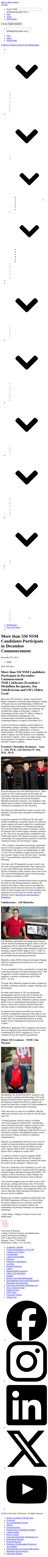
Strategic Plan (17, 100)
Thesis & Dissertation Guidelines (31, 259)
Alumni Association (20, 400)
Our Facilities (17, 102)
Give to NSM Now (20, 618)
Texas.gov (10, 1520)
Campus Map (12, 1254)
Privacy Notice (12, 1534)
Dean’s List (16, 269)
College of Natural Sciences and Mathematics (20, 45)
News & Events (13, 627)
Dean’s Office (17, 383)
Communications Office (22, 515)
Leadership (16, 97)
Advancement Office (20, 620)
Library (9, 1269)
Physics (15, 338)
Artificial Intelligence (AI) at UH (20, 1249)
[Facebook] (26, 1340)
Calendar (15, 513)
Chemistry (16, 328)
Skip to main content (9, 2)
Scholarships (17, 264)
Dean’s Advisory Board (22, 386)
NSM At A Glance (19, 92)
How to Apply (23, 254)
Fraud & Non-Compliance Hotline (20, 1530)
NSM (8, 662)
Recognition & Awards (21, 109)
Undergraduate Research (27, 204)
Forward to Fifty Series (21, 501)
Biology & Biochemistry (22, 326)
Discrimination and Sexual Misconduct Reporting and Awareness (22, 1281)
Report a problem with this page (19, 1518)
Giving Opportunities (21, 613)
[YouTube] (26, 1509)
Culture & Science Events (22, 498)
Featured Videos (18, 505)
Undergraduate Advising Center (30, 197)
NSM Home (11, 19)
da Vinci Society (19, 616)
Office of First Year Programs (24, 266)
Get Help (10, 1264)
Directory (10, 1259)
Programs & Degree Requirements (31, 249)
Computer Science (19, 331)
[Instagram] (26, 1381)
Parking (9, 1276)
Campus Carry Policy (15, 1252)
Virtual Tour (11, 1297)
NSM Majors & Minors (27, 202)
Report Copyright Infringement (19, 1278)
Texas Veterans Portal (15, 1288)
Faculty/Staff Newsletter (22, 510)
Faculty (15, 391)
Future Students (18, 157)
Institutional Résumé (15, 1539)
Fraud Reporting (13, 1527)
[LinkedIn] (26, 1427)
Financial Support (24, 257)
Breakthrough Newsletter (22, 508)
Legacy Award (18, 395)
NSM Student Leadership (28, 207)
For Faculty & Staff (20, 561)
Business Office (18, 388)
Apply (9, 16)
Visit (8, 14)
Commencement (18, 273)
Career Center (12, 280)
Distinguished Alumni (21, 393)
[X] (26, 1468)
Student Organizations (21, 271)
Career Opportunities (15, 1257)
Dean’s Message (18, 95)
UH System (11, 1292)
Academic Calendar (14, 1247)
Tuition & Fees (12, 1290)
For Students (17, 563)
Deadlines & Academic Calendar (25, 276)
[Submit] (28, 12)
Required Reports (13, 1542)
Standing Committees (21, 104)
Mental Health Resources (17, 1271)
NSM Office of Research (22, 453)
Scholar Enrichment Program (29, 200)
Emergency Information (16, 1261)
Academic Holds (19, 278)
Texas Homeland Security (17, 1523)
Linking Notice (12, 1532)
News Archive (18, 503)
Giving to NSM (18, 611)
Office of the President (15, 1273)
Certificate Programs (25, 252)
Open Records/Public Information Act (22, 1285)
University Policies (14, 1553)
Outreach (10, 565)
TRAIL (9, 1525)
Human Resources (14, 1266)
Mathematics (17, 335)
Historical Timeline (20, 107)
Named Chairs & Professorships (25, 112)
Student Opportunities (26, 209)
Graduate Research (20, 450)
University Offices (14, 1295)
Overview (16, 446)
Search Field (11, 9)
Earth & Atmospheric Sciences (24, 333)
